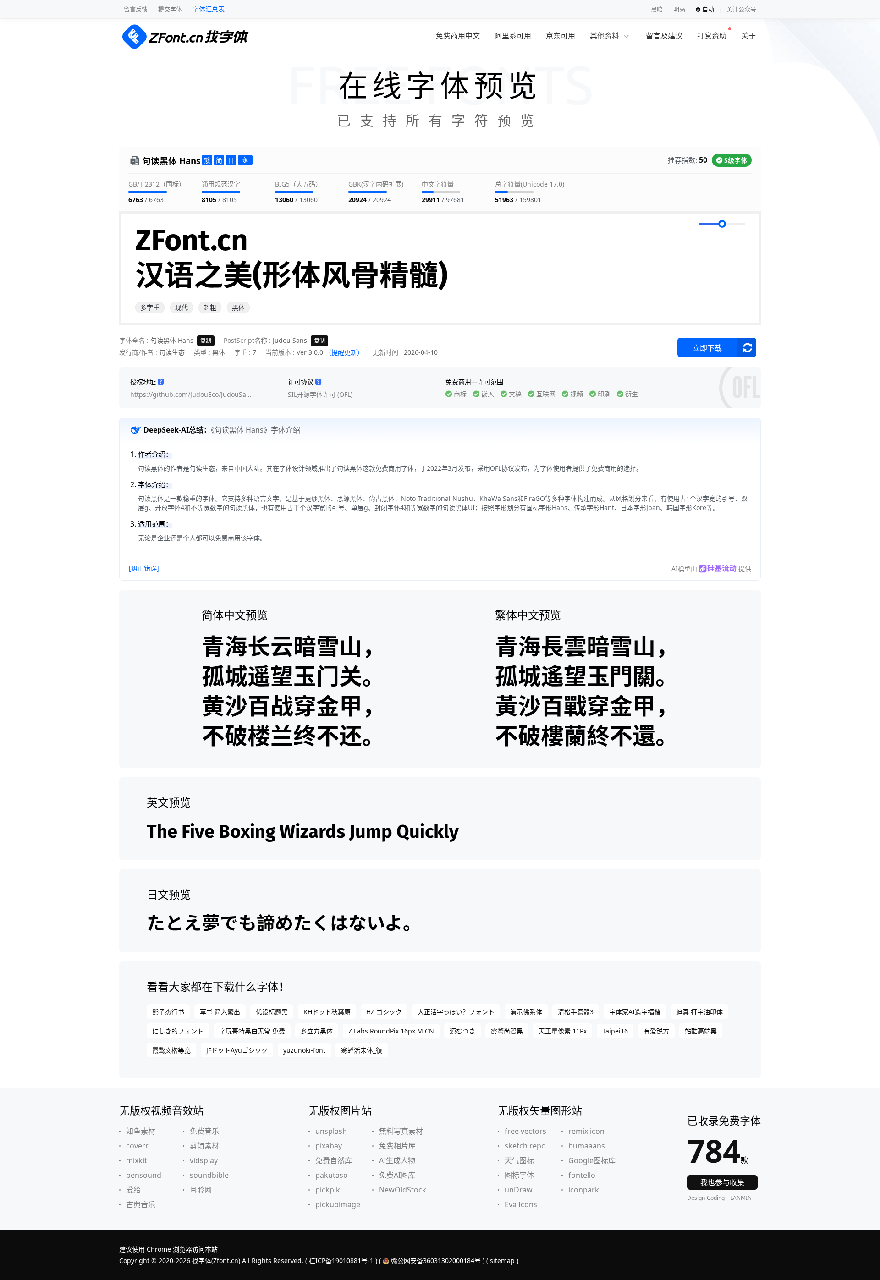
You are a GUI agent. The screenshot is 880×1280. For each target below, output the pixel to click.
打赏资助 (711, 36)
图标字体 (519, 1175)
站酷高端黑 (701, 1031)
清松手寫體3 (576, 1011)
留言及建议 (664, 36)
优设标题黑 (272, 1011)
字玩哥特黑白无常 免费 (252, 1031)
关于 (748, 36)
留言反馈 (136, 9)
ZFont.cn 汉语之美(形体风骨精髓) (291, 258)
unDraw (519, 1190)
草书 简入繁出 (220, 1011)
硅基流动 (722, 568)
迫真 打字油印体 (699, 1011)
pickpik (327, 1190)
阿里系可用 (513, 36)
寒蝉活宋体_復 (361, 1050)
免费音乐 (204, 1131)
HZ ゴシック (384, 1011)
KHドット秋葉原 (327, 1011)
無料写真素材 (401, 1131)
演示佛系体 (526, 1011)
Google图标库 (592, 1160)
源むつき (462, 1031)
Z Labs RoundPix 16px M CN (391, 1031)
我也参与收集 (722, 1182)
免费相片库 (397, 1146)
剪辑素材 (204, 1146)
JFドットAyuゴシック (237, 1050)
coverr (137, 1146)
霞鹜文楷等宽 (171, 1050)
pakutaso (331, 1175)
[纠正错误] (144, 568)
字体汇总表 (208, 9)
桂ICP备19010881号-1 (341, 1260)
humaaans (586, 1146)
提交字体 (170, 9)
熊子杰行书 (168, 1011)
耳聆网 (201, 1190)
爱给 (133, 1190)
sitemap (502, 1260)
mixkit (136, 1160)
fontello (581, 1175)
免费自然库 (333, 1160)
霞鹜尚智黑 (507, 1031)
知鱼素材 (140, 1131)
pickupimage (337, 1204)
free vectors (525, 1131)
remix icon (586, 1131)
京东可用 (560, 36)
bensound (143, 1175)
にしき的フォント (178, 1031)
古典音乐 (140, 1204)
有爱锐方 (656, 1031)
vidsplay (204, 1160)
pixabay (328, 1146)
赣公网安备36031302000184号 (436, 1260)
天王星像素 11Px (563, 1031)
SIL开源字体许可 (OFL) (320, 394)
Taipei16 (615, 1031)
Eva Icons (521, 1204)
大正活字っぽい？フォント (456, 1011)
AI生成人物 (397, 1160)
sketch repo (525, 1146)
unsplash (331, 1131)
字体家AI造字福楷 (634, 1011)
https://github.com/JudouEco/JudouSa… (190, 394)
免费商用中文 (458, 36)
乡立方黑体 (317, 1031)
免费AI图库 (397, 1175)
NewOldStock (402, 1190)
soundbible (209, 1175)
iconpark (583, 1190)
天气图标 (519, 1160)
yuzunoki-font (304, 1050)
